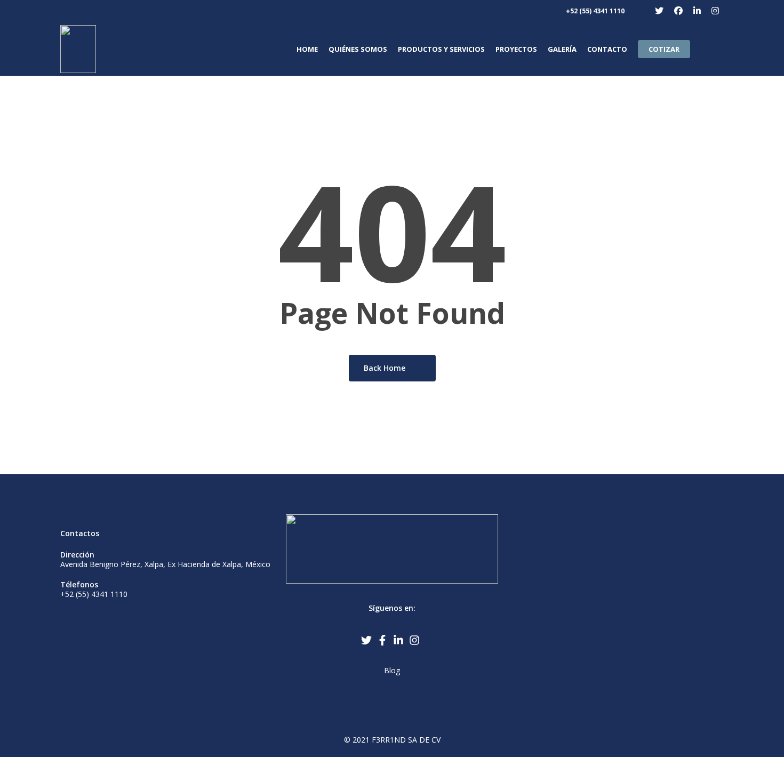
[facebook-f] (384, 640)
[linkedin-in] (400, 640)
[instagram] (416, 640)
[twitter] (368, 640)
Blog (392, 670)
